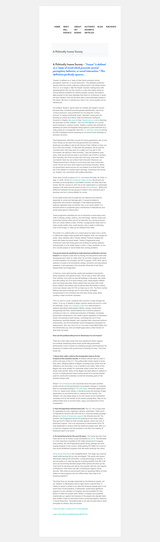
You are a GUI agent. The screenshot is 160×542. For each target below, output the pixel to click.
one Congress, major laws (78, 306)
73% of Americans (65, 384)
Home (57, 26)
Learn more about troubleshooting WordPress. (70, 514)
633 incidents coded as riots (80, 180)
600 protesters (91, 187)
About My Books (77, 29)
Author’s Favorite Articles (90, 29)
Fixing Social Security (61, 454)
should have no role (89, 120)
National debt (79, 325)
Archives (111, 26)
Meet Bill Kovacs (67, 29)
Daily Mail (84, 123)
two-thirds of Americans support (70, 416)
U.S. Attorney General (91, 130)
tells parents (73, 120)
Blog (100, 26)
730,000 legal (81, 388)
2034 (92, 439)
